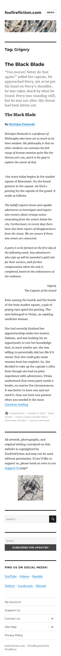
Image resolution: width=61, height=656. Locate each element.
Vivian (18, 416)
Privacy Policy (14, 635)
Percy (44, 416)
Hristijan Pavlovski (22, 124)
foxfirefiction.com (23, 12)
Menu (50, 12)
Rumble (37, 576)
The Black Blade (24, 64)
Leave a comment (39, 420)
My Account (13, 602)
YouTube (11, 576)
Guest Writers (16, 413)
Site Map (11, 627)
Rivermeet (10, 420)
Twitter (10, 586)
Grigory (27, 416)
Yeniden (21, 420)
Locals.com (25, 586)
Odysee (24, 576)
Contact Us (12, 618)
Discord (41, 586)
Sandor (36, 416)
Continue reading (16, 404)
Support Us (12, 468)
